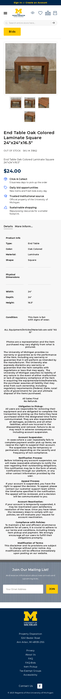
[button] (16, 103)
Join (52, 589)
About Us (30, 654)
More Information (24, 226)
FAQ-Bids (30, 662)
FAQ (30, 658)
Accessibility (30, 675)
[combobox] (30, 22)
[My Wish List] (40, 12)
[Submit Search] (53, 22)
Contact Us (26, 686)
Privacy (30, 650)
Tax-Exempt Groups (30, 671)
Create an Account (36, 2)
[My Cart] (55, 13)
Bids (12, 31)
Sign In (18, 2)
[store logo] (18, 13)
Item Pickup (30, 666)
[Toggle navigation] (5, 13)
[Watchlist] (33, 12)
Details (8, 226)
